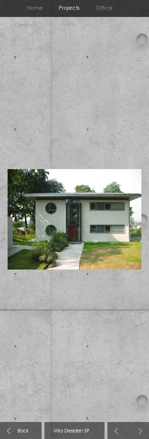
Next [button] (139, 431)
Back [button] (118, 431)
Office (104, 8)
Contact (25, 25)
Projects (69, 8)
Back (10, 430)
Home (35, 8)
